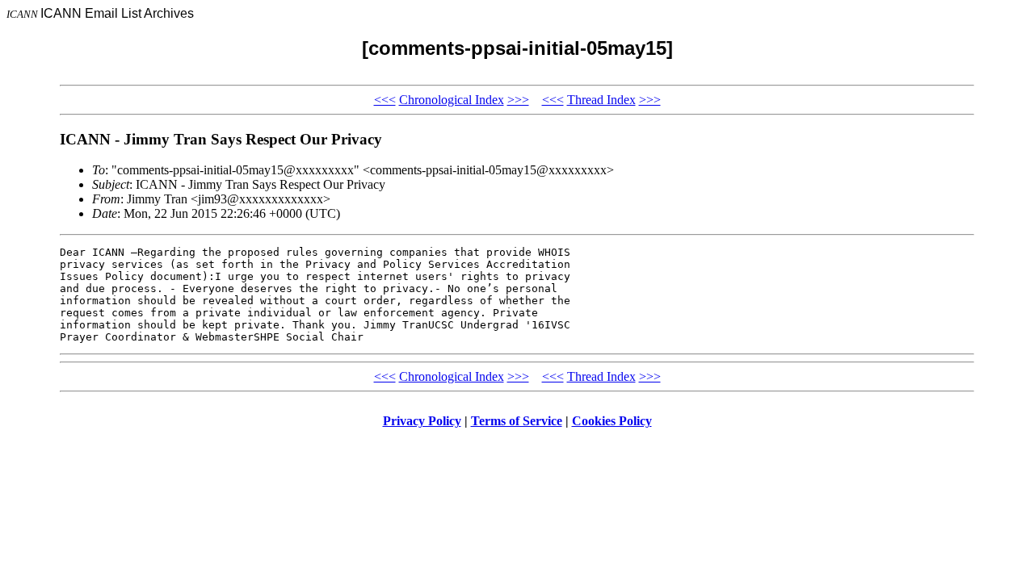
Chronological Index (451, 100)
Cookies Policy (612, 421)
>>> (518, 100)
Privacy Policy (422, 421)
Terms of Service (516, 421)
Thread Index (601, 100)
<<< (385, 100)
